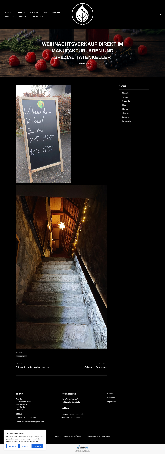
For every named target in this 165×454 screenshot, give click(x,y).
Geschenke (34, 12)
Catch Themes (104, 436)
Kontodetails (37, 16)
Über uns (56, 12)
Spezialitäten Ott (76, 436)
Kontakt (19, 414)
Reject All (25, 446)
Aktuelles (9, 16)
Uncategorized (21, 356)
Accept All (37, 446)
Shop (45, 12)
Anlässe (21, 12)
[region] (25, 440)
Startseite (9, 12)
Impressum (111, 402)
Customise (12, 446)
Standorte (22, 16)
